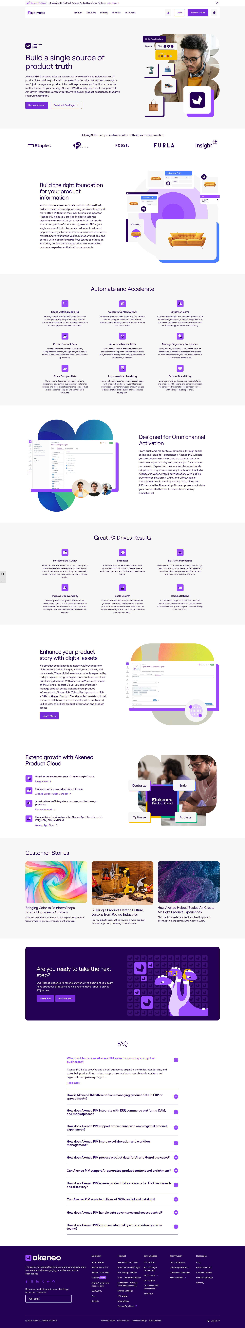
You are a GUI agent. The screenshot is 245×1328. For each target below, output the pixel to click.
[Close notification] (217, 3)
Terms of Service (107, 1320)
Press (94, 1296)
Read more (73, 1082)
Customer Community (180, 1272)
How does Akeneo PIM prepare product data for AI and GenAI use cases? (118, 1157)
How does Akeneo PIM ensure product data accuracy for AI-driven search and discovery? (119, 1184)
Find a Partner (176, 1277)
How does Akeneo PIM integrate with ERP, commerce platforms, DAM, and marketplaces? (116, 1112)
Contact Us (97, 1291)
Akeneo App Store (126, 1306)
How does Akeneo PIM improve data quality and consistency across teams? (114, 1226)
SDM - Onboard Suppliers (129, 1277)
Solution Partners (177, 1262)
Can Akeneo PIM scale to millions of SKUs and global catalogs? (111, 1199)
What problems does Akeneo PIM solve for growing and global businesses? (111, 1059)
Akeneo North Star (100, 1267)
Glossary (200, 1282)
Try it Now (148, 1293)
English (214, 1321)
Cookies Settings (139, 1320)
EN (214, 12)
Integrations (123, 1301)
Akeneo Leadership (100, 1272)
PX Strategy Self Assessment (151, 1287)
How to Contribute (204, 1277)
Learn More (112, 3)
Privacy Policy (123, 1320)
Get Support (149, 1280)
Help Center (149, 1275)
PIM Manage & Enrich (127, 1272)
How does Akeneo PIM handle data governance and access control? (115, 1212)
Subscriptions (155, 1320)
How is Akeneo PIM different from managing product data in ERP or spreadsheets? (114, 1096)
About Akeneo (98, 1262)
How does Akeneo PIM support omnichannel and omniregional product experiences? (117, 1127)
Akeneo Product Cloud (128, 1262)
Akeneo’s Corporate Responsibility (100, 1284)
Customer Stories (204, 1272)
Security (95, 1301)
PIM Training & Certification (150, 1269)
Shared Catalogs (125, 1290)
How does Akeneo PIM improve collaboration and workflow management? (108, 1143)
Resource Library (204, 1267)
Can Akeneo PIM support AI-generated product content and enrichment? (119, 1170)
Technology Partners (179, 1267)
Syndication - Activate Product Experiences (128, 1284)
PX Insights (123, 1296)
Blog (198, 1262)
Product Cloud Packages (129, 1267)
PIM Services (149, 1262)
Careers (98, 1277)
